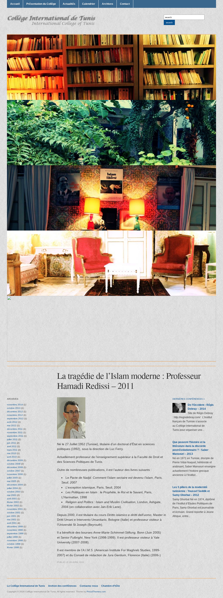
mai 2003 (11, 495)
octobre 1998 (13, 544)
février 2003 (13, 502)
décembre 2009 (15, 460)
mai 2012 (11, 425)
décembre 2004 (15, 484)
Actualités (69, 3)
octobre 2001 (13, 512)
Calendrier (88, 3)
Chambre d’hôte (110, 586)
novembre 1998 (15, 540)
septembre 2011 (15, 436)
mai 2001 (11, 519)
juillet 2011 (12, 439)
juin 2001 (11, 516)
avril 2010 (12, 457)
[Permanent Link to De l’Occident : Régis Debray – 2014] (179, 411)
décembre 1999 (15, 526)
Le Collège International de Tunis (26, 586)
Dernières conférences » (188, 399)
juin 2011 (11, 443)
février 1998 (13, 547)
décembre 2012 (15, 411)
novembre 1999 (15, 530)
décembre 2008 (15, 467)
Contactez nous (89, 586)
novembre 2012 (15, 415)
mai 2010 (11, 453)
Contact (125, 3)
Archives (107, 3)
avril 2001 (12, 523)
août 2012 (12, 422)
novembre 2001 (15, 509)
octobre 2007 (13, 471)
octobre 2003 (13, 491)
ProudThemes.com (96, 591)
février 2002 (13, 505)
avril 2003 (12, 498)
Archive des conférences (62, 586)
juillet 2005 (12, 478)
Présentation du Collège (41, 3)
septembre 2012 (15, 418)
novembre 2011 (15, 432)
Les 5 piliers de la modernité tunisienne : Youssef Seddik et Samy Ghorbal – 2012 (191, 491)
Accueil (15, 3)
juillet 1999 (12, 537)
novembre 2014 (15, 404)
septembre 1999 (15, 533)
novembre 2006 (15, 474)
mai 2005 (11, 481)
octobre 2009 (13, 464)
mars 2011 (12, 450)
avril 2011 (12, 446)
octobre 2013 (13, 408)
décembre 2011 (15, 429)
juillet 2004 (12, 488)
